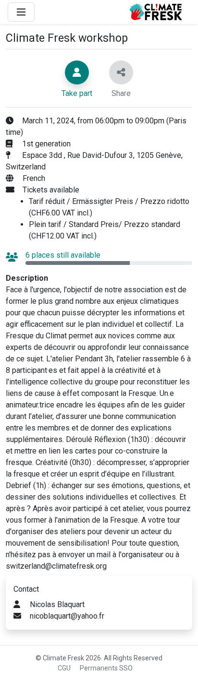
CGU (64, 668)
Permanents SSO (106, 668)
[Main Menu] (21, 12)
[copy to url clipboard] (121, 72)
